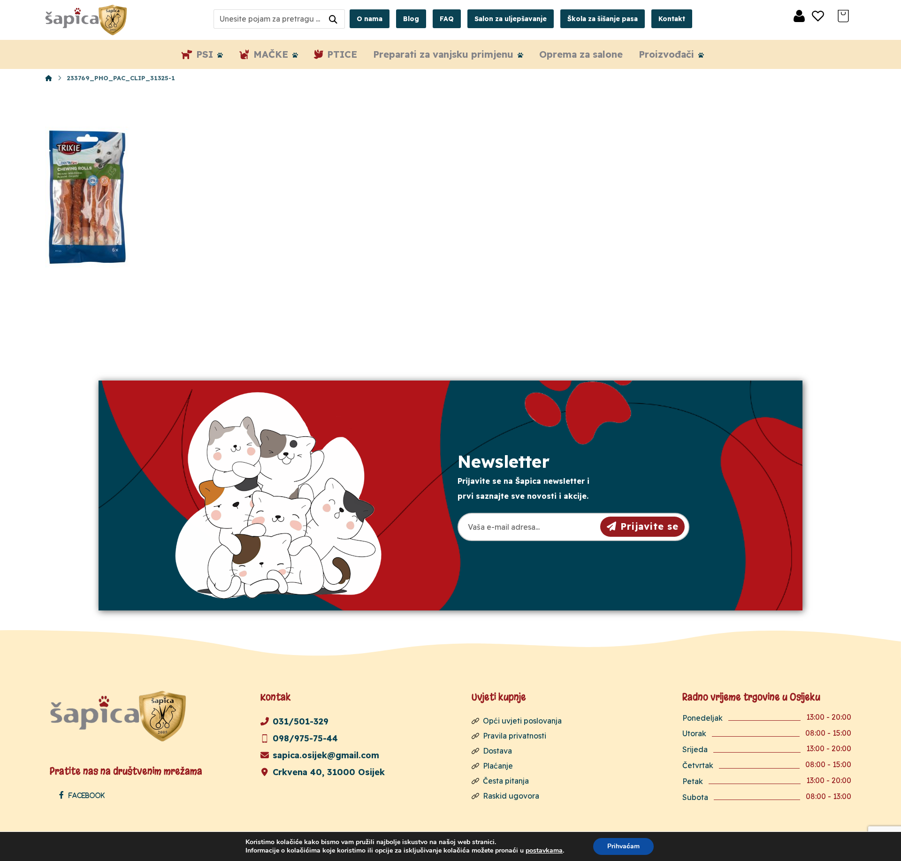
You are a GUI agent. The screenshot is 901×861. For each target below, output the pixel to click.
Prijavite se (649, 526)
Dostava (497, 750)
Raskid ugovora (511, 795)
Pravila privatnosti (514, 735)
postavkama (544, 850)
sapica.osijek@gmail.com (326, 755)
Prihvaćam (623, 846)
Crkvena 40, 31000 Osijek (329, 772)
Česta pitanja (506, 780)
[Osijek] (87, 20)
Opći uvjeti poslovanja (522, 720)
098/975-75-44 (305, 738)
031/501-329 (300, 721)
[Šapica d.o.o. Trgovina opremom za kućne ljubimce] (48, 78)
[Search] (333, 19)
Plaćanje (498, 765)
